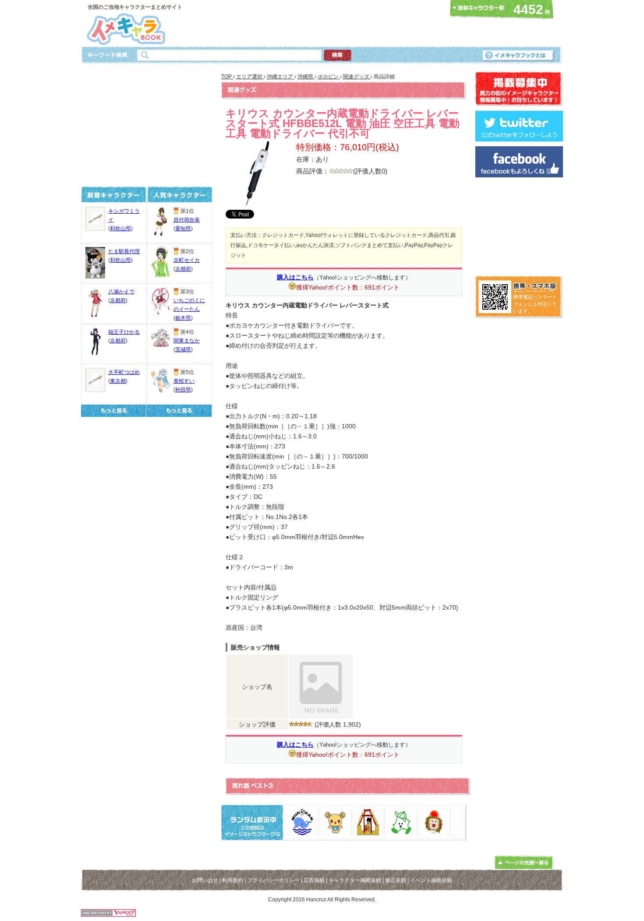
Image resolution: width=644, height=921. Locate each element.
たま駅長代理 (124, 251)
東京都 (118, 381)
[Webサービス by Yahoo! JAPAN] (108, 914)
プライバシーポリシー (273, 880)
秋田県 (183, 390)
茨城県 (183, 349)
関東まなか (186, 341)
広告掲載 (314, 880)
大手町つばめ (124, 372)
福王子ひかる (124, 332)
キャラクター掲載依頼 (355, 880)
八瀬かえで (121, 292)
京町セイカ (186, 260)
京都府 (118, 300)
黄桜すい (184, 381)
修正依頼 (395, 880)
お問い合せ (205, 880)
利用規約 (232, 880)
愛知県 (183, 229)
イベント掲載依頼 (431, 880)
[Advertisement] (319, 23)
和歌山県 (120, 229)
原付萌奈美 (186, 220)
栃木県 (183, 318)
